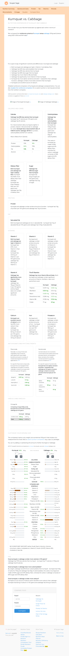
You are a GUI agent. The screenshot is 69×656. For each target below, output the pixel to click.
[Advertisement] (34, 50)
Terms (57, 632)
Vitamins (45, 9)
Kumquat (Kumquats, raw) (34, 94)
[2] (18, 360)
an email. (27, 96)
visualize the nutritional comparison (22, 88)
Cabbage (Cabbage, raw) (48, 94)
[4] (49, 360)
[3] (19, 360)
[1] (27, 35)
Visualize (25, 12)
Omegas (17, 12)
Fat (39, 9)
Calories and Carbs (23, 9)
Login (56, 3)
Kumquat (26, 102)
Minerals (53, 9)
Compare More (35, 12)
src (30, 102)
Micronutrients (7, 12)
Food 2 (16, 603)
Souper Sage (14, 3)
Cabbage (54, 102)
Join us (7, 633)
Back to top (60, 636)
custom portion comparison (36, 439)
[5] (50, 360)
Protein (33, 9)
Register (61, 3)
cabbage (46, 33)
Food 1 (16, 595)
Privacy (62, 632)
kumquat (36, 33)
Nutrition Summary (9, 9)
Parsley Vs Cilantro (41, 608)
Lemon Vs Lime (40, 611)
